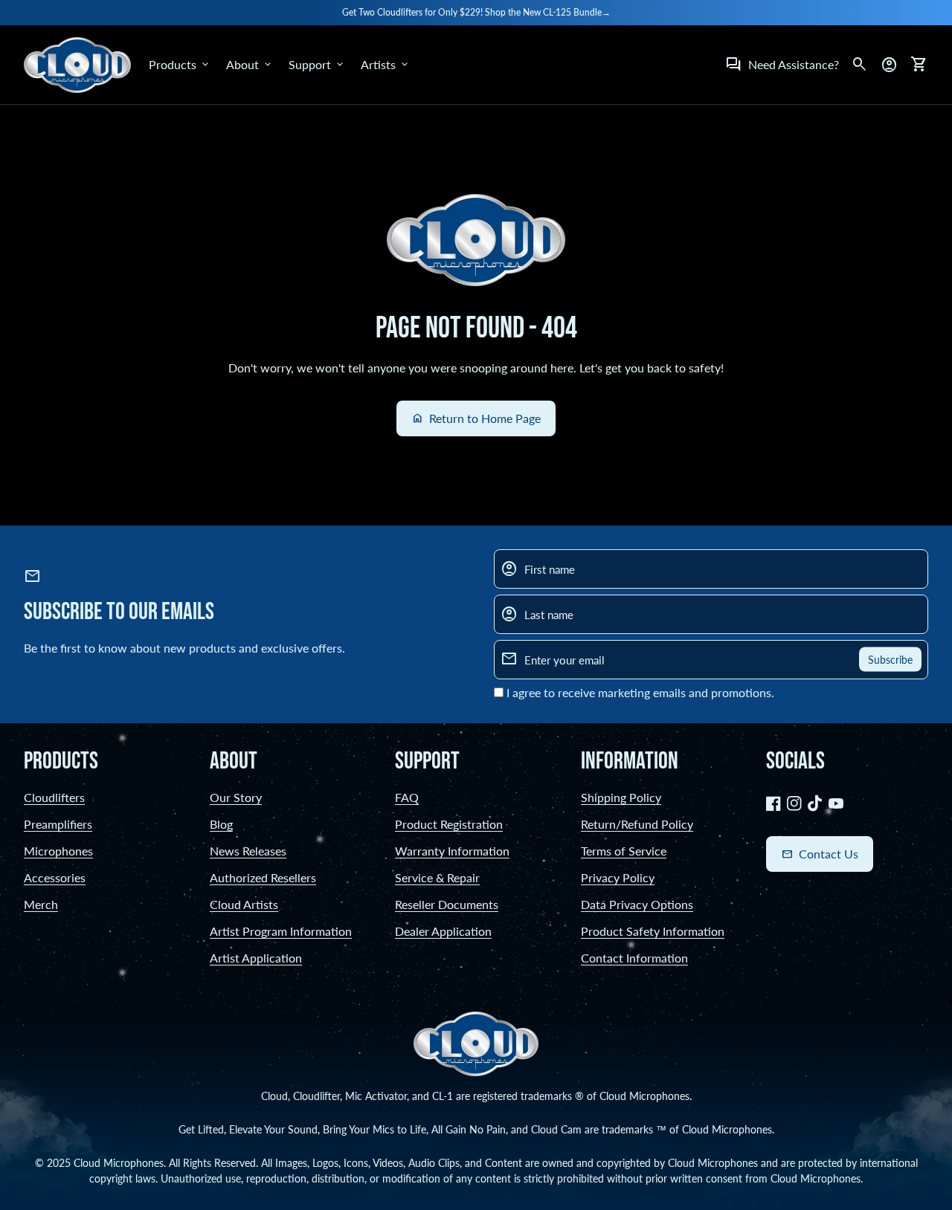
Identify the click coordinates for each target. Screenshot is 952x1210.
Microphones (58, 851)
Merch (41, 904)
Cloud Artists (244, 904)
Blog (221, 824)
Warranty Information (452, 851)
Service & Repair (437, 877)
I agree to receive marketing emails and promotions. (640, 692)
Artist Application (256, 958)
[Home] (77, 63)
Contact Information (634, 958)
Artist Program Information (281, 931)
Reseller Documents (446, 904)
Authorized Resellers (263, 877)
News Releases (248, 851)
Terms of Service (623, 851)
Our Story (236, 797)
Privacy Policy (617, 877)
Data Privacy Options (637, 904)
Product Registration (449, 824)
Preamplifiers (58, 824)
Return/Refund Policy (637, 824)
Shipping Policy (621, 797)
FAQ (407, 797)
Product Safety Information (652, 931)
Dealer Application (443, 931)
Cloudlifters (54, 797)
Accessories (55, 877)
